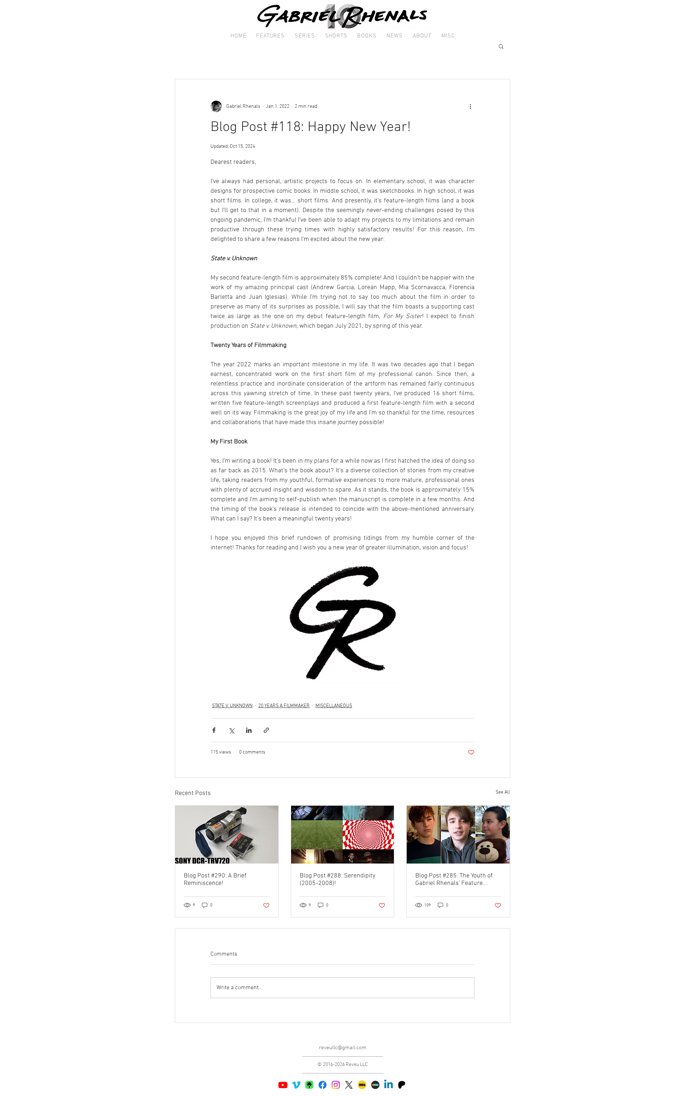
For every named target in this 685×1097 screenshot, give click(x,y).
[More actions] (470, 106)
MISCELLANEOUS (333, 706)
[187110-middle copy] (375, 1085)
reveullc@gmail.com (342, 1048)
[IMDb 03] (362, 1085)
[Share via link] (266, 730)
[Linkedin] (388, 1085)
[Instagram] (335, 1085)
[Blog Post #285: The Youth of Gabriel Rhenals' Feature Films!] (458, 835)
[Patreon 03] (401, 1085)
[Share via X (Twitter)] (231, 730)
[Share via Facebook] (213, 730)
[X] (349, 1085)
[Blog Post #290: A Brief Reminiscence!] (226, 835)
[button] (270, 36)
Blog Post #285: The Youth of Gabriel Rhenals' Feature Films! (454, 879)
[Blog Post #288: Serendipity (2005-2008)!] (342, 835)
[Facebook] (322, 1085)
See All (503, 792)
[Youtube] (283, 1085)
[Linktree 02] (309, 1085)
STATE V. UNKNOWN (232, 706)
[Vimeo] (296, 1085)
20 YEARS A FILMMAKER (284, 706)
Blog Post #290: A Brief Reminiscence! (215, 879)
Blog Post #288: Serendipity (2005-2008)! (337, 879)
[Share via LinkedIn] (248, 730)
